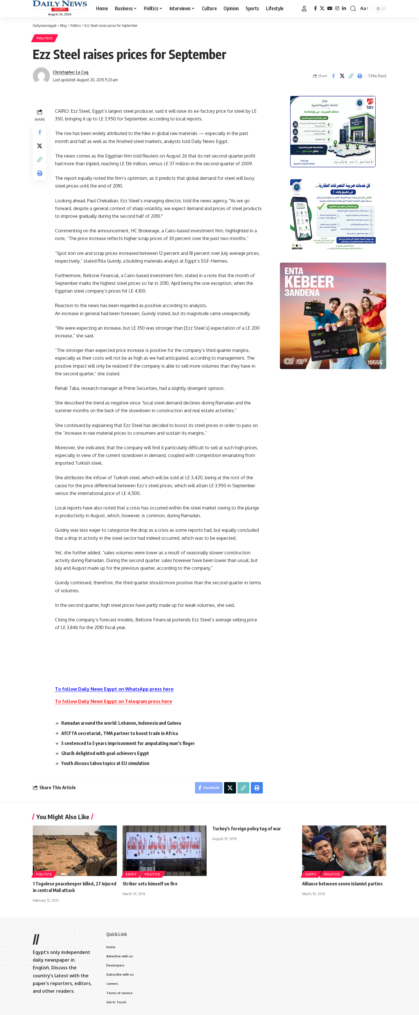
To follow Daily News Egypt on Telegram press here (113, 701)
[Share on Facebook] (333, 75)
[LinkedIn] (344, 8)
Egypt (131, 874)
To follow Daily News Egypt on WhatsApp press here (114, 689)
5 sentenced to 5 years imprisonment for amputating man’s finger (128, 743)
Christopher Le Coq (70, 71)
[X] (322, 8)
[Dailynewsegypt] (60, 6)
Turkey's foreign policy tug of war (246, 828)
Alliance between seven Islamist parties (342, 884)
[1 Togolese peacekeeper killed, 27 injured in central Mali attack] (75, 850)
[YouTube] (330, 8)
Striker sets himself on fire (150, 884)
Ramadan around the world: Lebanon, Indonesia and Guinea (121, 723)
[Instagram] (337, 8)
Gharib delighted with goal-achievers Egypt (105, 753)
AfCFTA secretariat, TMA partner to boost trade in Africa (119, 733)
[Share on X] (342, 75)
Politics (45, 38)
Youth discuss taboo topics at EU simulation (105, 763)
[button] (304, 8)
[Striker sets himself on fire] (165, 850)
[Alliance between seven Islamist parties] (344, 850)
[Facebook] (315, 8)
